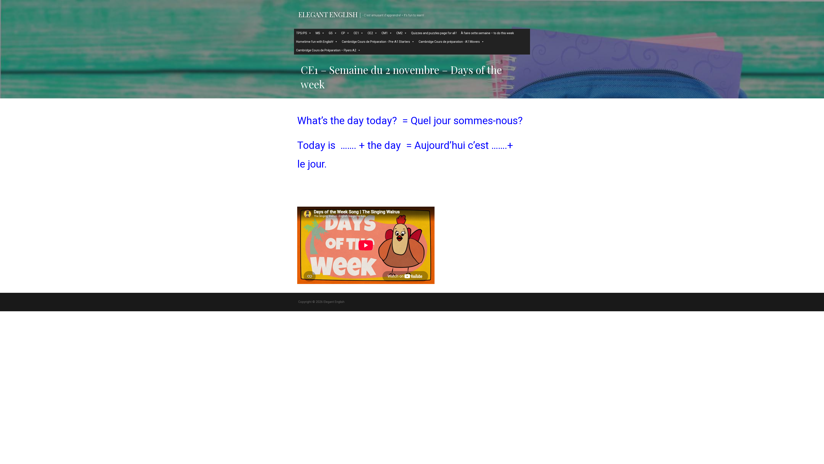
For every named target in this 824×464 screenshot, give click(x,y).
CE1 (356, 33)
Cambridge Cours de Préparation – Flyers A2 (326, 50)
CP (343, 33)
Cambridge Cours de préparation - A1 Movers (449, 41)
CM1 (385, 33)
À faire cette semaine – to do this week (487, 33)
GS (331, 33)
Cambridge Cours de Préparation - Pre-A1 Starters (376, 41)
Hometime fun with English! (314, 41)
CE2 (370, 33)
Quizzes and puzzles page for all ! (434, 33)
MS (318, 33)
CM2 (399, 33)
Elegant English (327, 14)
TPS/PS (301, 33)
